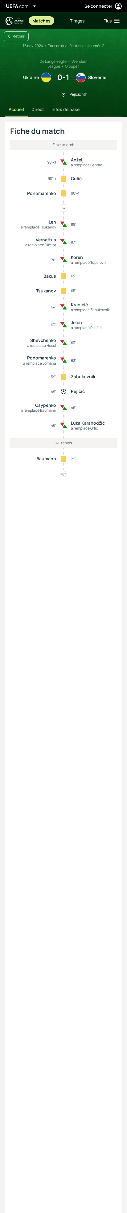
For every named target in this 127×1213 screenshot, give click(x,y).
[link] (41, 20)
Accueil (16, 109)
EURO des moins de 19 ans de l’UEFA (14, 21)
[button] (110, 20)
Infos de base (65, 109)
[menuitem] (45, 20)
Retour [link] (19, 36)
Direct (37, 109)
